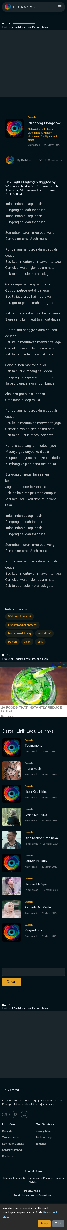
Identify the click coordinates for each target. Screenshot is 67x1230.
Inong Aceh (33, 769)
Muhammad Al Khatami (22, 625)
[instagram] (24, 1114)
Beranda (7, 1131)
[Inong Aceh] (11, 770)
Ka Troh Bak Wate (38, 907)
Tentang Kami (10, 1137)
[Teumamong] (11, 747)
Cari (13, 982)
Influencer (41, 1143)
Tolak (58, 1223)
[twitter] (6, 1114)
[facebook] (15, 1114)
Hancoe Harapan (36, 884)
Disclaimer (8, 1156)
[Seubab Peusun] (11, 863)
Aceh (27, 641)
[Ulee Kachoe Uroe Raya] (11, 839)
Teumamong (33, 746)
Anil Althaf (44, 633)
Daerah (12, 641)
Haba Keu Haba (36, 792)
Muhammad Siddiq (19, 633)
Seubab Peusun (36, 861)
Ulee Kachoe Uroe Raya (41, 838)
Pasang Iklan (43, 1131)
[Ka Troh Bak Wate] (11, 909)
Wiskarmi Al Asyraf (19, 616)
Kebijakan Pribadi (12, 1150)
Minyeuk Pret (34, 930)
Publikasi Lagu (44, 1137)
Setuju (44, 1223)
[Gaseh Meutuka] (11, 816)
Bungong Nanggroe (44, 122)
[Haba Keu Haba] (11, 793)
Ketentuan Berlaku (13, 1143)
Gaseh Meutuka (36, 815)
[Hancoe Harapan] (11, 886)
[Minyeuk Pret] (11, 932)
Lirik (40, 641)
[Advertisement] (33, 63)
